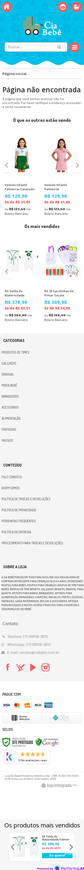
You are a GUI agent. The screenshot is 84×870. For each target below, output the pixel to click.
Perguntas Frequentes (19, 521)
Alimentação (11, 418)
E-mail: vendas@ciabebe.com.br (33, 652)
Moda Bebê (9, 385)
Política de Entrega (16, 532)
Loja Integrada (59, 785)
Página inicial (14, 73)
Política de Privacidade (19, 510)
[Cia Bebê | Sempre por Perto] (42, 25)
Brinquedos (10, 396)
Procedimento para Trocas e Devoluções (32, 543)
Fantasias (9, 429)
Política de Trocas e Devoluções (26, 499)
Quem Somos (11, 488)
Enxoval (8, 374)
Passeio (7, 440)
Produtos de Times (15, 352)
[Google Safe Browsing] (47, 742)
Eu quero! (57, 855)
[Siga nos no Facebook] (7, 670)
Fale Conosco (12, 477)
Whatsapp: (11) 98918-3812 (29, 644)
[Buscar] (59, 47)
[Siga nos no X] (20, 671)
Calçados (9, 363)
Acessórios (10, 407)
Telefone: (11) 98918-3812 (27, 636)
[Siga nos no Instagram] (45, 671)
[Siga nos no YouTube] (32, 671)
